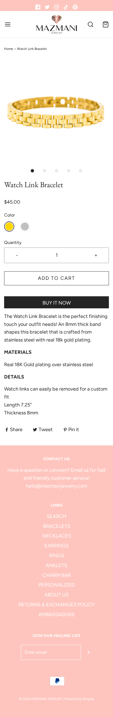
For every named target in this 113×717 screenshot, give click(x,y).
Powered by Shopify (79, 699)
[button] (56, 112)
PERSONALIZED (56, 585)
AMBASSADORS (56, 614)
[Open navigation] (7, 24)
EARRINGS (56, 546)
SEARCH (56, 516)
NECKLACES (56, 536)
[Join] (88, 652)
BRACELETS (56, 526)
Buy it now (57, 303)
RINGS (56, 556)
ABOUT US (56, 595)
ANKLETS (56, 565)
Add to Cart (56, 278)
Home (8, 49)
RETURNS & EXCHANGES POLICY (56, 605)
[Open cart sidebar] (105, 24)
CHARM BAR (57, 575)
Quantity (13, 242)
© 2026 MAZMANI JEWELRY (40, 699)
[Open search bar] (90, 24)
